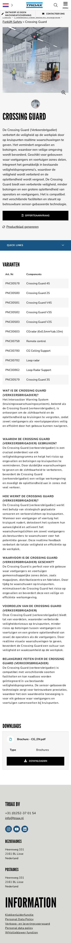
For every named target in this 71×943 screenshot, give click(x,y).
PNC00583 (12, 322)
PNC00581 (12, 303)
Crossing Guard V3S (39, 312)
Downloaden (37, 761)
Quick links (15, 245)
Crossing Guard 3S (38, 380)
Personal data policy (19, 928)
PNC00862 (12, 370)
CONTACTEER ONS (55, 13)
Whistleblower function (21, 932)
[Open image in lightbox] (64, 93)
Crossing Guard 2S (38, 293)
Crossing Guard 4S (38, 283)
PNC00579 (12, 380)
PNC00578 (12, 283)
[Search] (55, 5)
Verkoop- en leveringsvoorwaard (27, 924)
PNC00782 (12, 360)
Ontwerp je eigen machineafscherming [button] (18, 14)
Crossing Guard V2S (39, 322)
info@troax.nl (14, 818)
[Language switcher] (8, 5)
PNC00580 (12, 293)
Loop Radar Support (38, 370)
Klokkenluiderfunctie (19, 915)
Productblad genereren (22, 227)
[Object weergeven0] (35, 104)
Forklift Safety (12, 22)
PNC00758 (12, 341)
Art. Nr (9, 274)
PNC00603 (12, 331)
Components (34, 274)
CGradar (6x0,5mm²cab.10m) (44, 331)
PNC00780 (12, 351)
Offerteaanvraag (37, 215)
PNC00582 (12, 312)
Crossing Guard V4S (39, 303)
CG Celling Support (38, 351)
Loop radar (33, 360)
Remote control (36, 341)
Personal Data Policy (19, 919)
